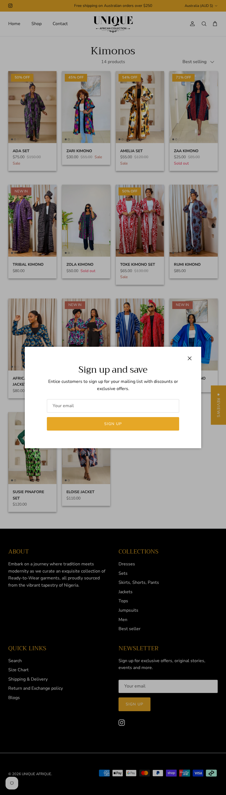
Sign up (113, 423)
